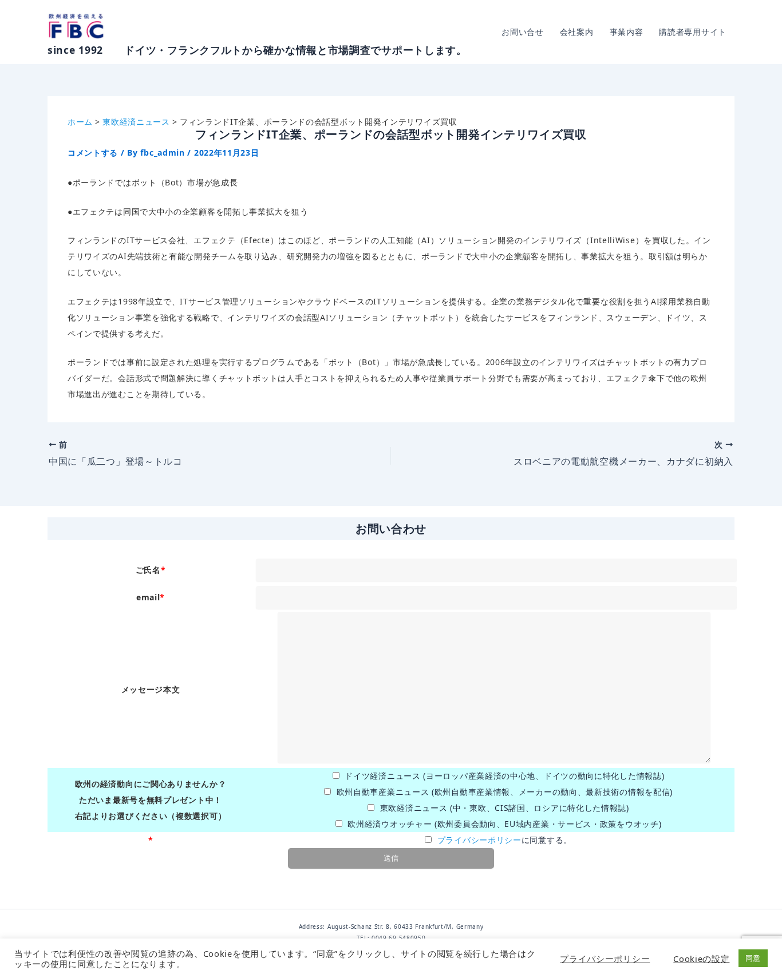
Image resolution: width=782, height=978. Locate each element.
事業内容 (626, 31)
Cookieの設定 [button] (701, 958)
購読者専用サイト (692, 31)
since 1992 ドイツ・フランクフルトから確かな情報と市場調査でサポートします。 (257, 50)
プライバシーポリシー (479, 839)
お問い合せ (522, 31)
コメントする (93, 152)
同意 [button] (753, 958)
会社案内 (577, 31)
